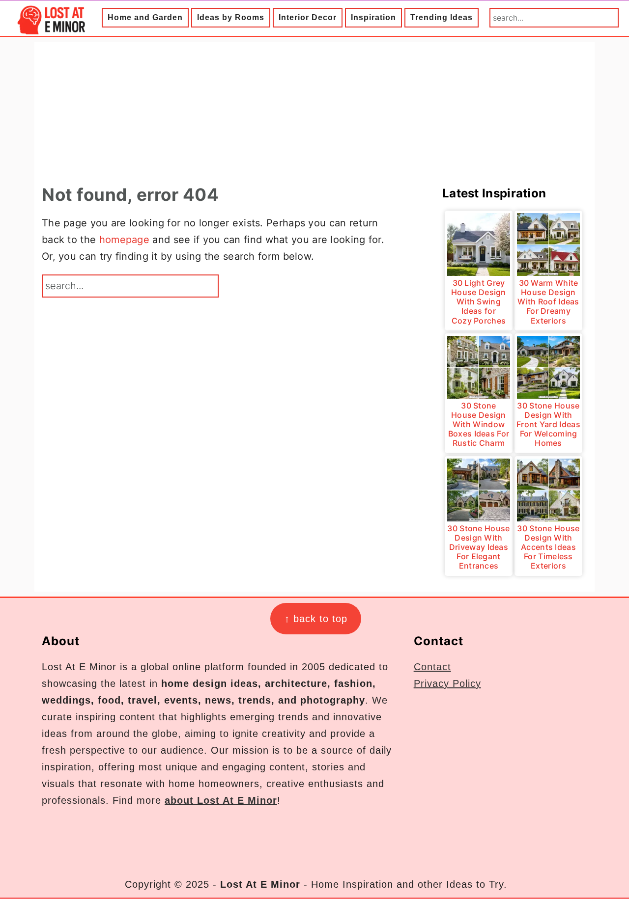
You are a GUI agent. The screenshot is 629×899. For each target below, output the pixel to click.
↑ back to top (316, 618)
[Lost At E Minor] (49, 27)
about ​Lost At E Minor (221, 800)
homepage (124, 239)
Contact (432, 666)
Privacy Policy (447, 683)
